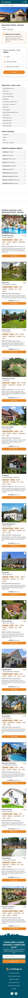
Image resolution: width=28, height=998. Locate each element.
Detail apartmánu (14, 449)
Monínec (5, 137)
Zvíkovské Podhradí (7, 860)
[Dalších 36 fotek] (14, 318)
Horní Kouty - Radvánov (8, 142)
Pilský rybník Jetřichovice (8, 88)
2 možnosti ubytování (16, 820)
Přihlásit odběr (14, 961)
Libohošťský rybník (7, 120)
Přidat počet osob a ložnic (12, 66)
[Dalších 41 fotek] (14, 798)
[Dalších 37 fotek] (14, 415)
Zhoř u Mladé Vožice (7, 284)
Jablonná (5, 811)
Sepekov (5, 525)
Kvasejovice (5, 134)
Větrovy (4, 622)
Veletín (12, 5)
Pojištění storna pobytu (14, 985)
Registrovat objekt (14, 979)
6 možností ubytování (16, 438)
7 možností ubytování (16, 293)
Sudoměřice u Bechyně (7, 765)
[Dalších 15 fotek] (14, 561)
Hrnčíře (4, 331)
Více (7, 252)
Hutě (4, 380)
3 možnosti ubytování (16, 632)
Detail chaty (14, 497)
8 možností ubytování (16, 341)
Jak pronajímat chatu (14, 982)
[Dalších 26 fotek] (14, 751)
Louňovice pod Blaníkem (8, 477)
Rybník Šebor (6, 99)
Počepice (5, 908)
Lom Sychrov (6, 91)
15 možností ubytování (16, 917)
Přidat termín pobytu (11, 61)
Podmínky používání (14, 973)
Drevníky (5, 237)
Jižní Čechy (14, 284)
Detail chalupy (14, 303)
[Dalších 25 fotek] (14, 367)
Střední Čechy (10, 29)
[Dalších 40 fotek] (14, 658)
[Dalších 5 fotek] (14, 464)
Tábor (7, 622)
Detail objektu (14, 256)
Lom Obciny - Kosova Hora (9, 104)
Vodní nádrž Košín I (7, 117)
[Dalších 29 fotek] (14, 846)
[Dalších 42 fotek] (14, 224)
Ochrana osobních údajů (14, 976)
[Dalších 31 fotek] (14, 704)
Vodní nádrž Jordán (7, 125)
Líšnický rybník (6, 115)
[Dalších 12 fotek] (14, 512)
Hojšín (4, 717)
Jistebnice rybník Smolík (8, 96)
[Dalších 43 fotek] (14, 895)
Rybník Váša (5, 107)
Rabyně (4, 574)
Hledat (14, 72)
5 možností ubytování (16, 583)
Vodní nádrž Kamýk (7, 123)
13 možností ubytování (16, 535)
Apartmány (6, 5)
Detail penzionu (14, 352)
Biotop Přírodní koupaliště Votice (10, 112)
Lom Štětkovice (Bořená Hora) (10, 101)
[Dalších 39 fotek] (14, 609)
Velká (4, 428)
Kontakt (14, 989)
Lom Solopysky (6, 109)
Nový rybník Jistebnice (8, 93)
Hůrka (4, 140)
